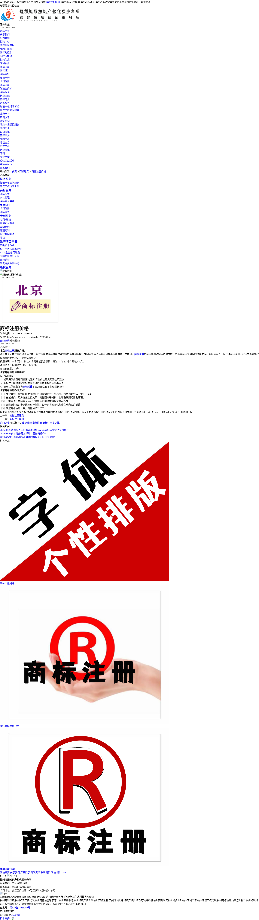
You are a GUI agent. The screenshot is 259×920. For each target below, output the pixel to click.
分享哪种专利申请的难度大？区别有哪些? (27, 437)
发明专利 (5, 227)
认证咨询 (5, 121)
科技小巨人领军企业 (11, 249)
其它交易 (5, 146)
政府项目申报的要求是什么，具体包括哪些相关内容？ (34, 430)
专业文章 (5, 157)
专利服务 (5, 63)
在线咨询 (5, 340)
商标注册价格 (38, 171)
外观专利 (5, 230)
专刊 (2, 153)
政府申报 (5, 114)
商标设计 (5, 70)
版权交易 (5, 142)
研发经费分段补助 (9, 263)
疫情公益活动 (7, 160)
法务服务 (5, 103)
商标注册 (5, 67)
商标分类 (5, 99)
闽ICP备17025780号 (20, 907)
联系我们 (5, 168)
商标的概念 (6, 52)
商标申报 (5, 74)
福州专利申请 (53, 2)
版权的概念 (6, 56)
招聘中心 (5, 41)
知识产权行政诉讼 (9, 106)
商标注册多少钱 (51, 422)
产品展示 (25, 872)
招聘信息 (5, 59)
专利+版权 (5, 219)
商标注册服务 (17, 415)
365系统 (15, 915)
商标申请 (5, 77)
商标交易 (5, 135)
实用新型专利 (7, 223)
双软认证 (5, 260)
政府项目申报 (7, 45)
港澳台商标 (6, 88)
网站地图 (56, 872)
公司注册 (5, 81)
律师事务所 (6, 164)
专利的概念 (6, 49)
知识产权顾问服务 (9, 110)
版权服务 (5, 267)
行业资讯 (5, 150)
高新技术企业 (7, 245)
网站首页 (5, 31)
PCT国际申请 (7, 234)
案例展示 (5, 117)
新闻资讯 (5, 128)
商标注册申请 (17, 419)
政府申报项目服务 (9, 124)
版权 (2, 237)
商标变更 (5, 212)
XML (64, 872)
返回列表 (5, 422)
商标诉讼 (5, 92)
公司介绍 (5, 38)
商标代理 (5, 197)
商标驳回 (5, 205)
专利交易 (5, 139)
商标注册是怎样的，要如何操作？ (23, 433)
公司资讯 (5, 132)
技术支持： (6, 918)
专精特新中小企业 (9, 256)
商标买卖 (5, 194)
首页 (14, 171)
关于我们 (5, 34)
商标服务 (24, 171)
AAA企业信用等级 (10, 252)
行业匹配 (5, 95)
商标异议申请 (7, 201)
